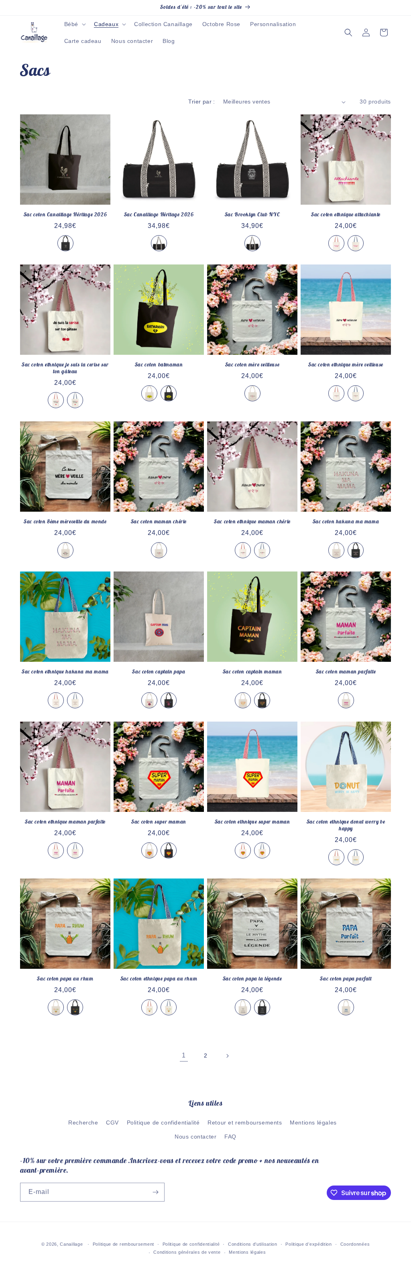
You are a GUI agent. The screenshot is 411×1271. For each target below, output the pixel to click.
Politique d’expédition (308, 1244)
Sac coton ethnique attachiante (345, 214)
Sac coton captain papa (158, 672)
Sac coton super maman (158, 822)
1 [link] (184, 1055)
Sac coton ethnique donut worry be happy (346, 825)
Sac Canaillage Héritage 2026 (159, 214)
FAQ (230, 1136)
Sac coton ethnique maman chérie (252, 522)
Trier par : (201, 101)
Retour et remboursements (245, 1122)
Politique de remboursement (123, 1244)
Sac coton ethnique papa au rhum (158, 979)
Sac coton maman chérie (159, 522)
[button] (74, 24)
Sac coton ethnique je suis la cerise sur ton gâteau (65, 368)
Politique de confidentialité (163, 1122)
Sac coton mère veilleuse (252, 365)
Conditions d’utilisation (252, 1244)
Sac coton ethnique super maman (252, 822)
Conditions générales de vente (186, 1252)
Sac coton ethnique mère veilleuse (345, 365)
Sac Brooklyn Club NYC (252, 214)
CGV (112, 1122)
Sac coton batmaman (159, 365)
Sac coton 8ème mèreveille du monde (65, 522)
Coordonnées (355, 1244)
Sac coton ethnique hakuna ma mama (65, 672)
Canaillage (71, 1244)
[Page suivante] (227, 1056)
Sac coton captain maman (252, 672)
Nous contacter (195, 1136)
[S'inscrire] (155, 1192)
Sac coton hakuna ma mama (346, 522)
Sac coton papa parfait (345, 979)
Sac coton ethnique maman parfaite (65, 822)
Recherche (83, 1122)
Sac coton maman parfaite (346, 672)
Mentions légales (313, 1122)
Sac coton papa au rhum (65, 979)
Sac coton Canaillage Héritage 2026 (65, 214)
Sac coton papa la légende (252, 979)
